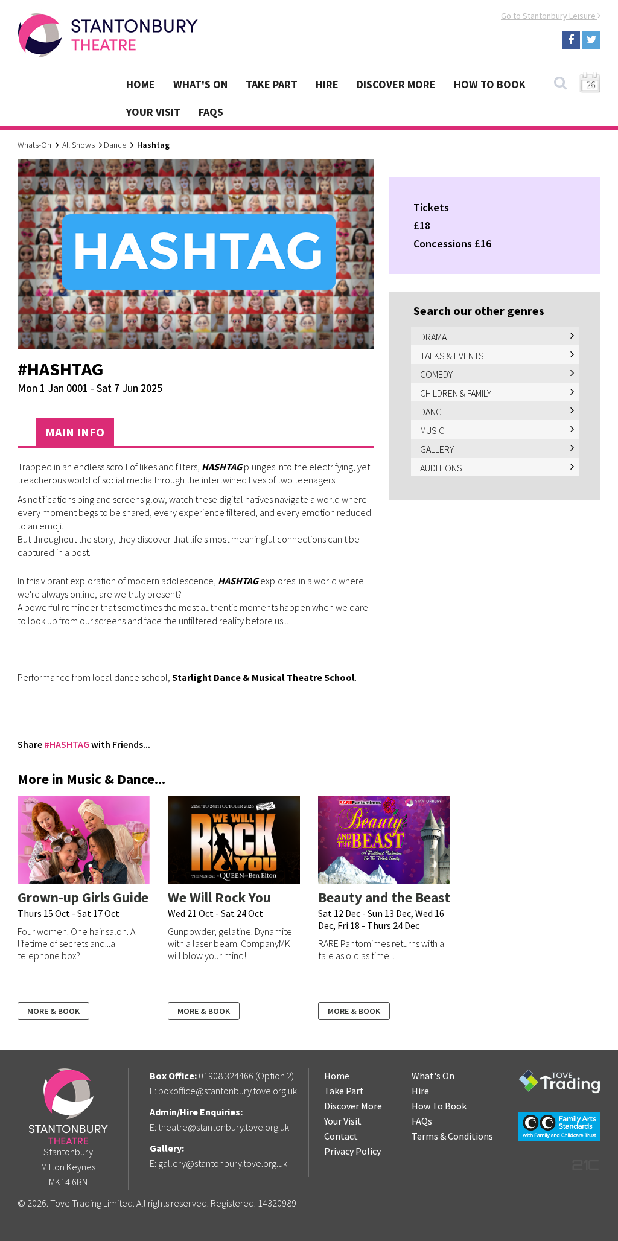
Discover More (396, 84)
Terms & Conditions (452, 1136)
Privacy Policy (352, 1151)
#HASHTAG (66, 744)
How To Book (490, 84)
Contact (341, 1136)
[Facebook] (571, 40)
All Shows (78, 144)
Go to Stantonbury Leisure (549, 15)
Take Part (272, 84)
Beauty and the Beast (384, 897)
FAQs (211, 112)
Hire (327, 84)
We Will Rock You (219, 897)
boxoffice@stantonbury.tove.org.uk (227, 1091)
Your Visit (153, 112)
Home (140, 84)
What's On (200, 84)
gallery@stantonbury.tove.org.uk (222, 1163)
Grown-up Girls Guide (83, 897)
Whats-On (34, 144)
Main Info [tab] (74, 431)
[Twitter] (591, 40)
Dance (115, 144)
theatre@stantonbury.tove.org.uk (223, 1127)
